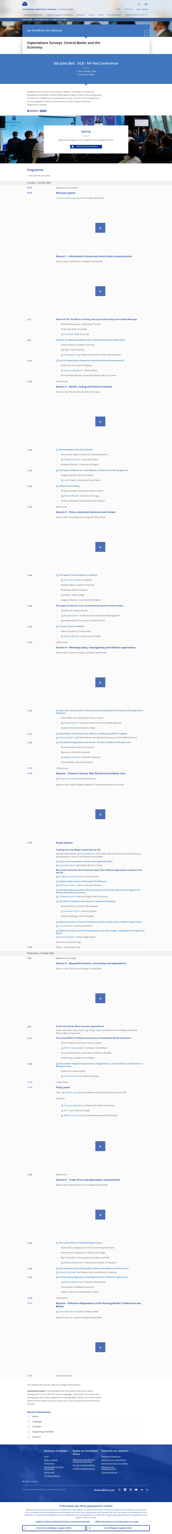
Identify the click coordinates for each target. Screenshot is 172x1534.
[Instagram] (130, 1489)
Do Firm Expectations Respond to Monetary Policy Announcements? (92, 361)
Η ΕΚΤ (118, 9)
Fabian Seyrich (70, 723)
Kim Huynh (69, 1111)
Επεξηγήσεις (49, 1464)
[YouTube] (136, 1489)
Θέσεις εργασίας (142, 9)
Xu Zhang (68, 334)
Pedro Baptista (87, 854)
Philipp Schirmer (71, 460)
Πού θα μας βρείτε (52, 1476)
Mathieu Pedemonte (73, 1263)
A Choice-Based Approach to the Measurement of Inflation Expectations (93, 1277)
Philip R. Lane (71, 1093)
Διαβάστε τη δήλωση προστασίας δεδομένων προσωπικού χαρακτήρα (63, 1522)
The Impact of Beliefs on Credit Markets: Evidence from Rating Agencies (93, 471)
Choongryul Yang (72, 355)
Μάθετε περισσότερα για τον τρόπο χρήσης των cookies (117, 1522)
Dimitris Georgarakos (74, 1048)
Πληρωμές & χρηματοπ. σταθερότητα (60, 15)
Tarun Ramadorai (67, 1312)
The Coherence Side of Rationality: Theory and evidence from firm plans (94, 1269)
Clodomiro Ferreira (72, 1076)
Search (139, 4)
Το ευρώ (91, 15)
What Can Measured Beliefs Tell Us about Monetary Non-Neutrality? (92, 340)
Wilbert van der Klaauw (74, 1116)
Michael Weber (71, 496)
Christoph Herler (71, 911)
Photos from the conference (87, 146)
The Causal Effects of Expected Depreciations (81, 1243)
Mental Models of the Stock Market (76, 450)
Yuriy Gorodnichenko (73, 1106)
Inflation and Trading (69, 486)
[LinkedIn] (125, 1489)
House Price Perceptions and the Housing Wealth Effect (86, 862)
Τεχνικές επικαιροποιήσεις (84, 1465)
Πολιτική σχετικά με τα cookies (114, 1464)
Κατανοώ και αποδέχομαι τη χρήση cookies (54, 1528)
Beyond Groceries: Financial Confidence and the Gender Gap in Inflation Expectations (100, 922)
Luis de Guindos (63, 198)
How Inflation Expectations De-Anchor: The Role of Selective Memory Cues (95, 743)
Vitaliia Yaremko (66, 937)
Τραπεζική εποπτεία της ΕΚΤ (135, 15)
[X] (119, 1489)
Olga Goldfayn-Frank (73, 1282)
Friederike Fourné (67, 897)
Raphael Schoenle (72, 757)
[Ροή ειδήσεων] (147, 1489)
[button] (143, 4)
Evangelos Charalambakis (71, 877)
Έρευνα (100, 15)
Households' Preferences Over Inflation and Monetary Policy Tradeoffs (93, 734)
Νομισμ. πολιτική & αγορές (33, 15)
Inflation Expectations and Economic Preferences (82, 882)
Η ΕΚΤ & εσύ (128, 9)
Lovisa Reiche (65, 926)
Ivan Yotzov (69, 580)
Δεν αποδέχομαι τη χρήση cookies (118, 1528)
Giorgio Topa (94, 1030)
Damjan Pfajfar (66, 738)
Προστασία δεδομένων (111, 1457)
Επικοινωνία (49, 1473)
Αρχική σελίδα (27, 19)
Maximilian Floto (66, 885)
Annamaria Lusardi (67, 779)
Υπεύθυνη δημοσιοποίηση (84, 1469)
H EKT (46, 1457)
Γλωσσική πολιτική (109, 1473)
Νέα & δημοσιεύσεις (114, 15)
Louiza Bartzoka (66, 865)
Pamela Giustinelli (67, 1273)
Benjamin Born (71, 616)
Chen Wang (69, 480)
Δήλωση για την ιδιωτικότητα (113, 1460)
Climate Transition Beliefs (71, 627)
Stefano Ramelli (71, 636)
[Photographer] (170, 161)
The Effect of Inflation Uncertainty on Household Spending (87, 902)
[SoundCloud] (141, 1489)
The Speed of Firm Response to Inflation (78, 575)
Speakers (34, 111)
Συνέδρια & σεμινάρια (59, 19)
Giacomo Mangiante (73, 371)
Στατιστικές (81, 15)
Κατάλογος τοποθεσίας (31, 1481)
